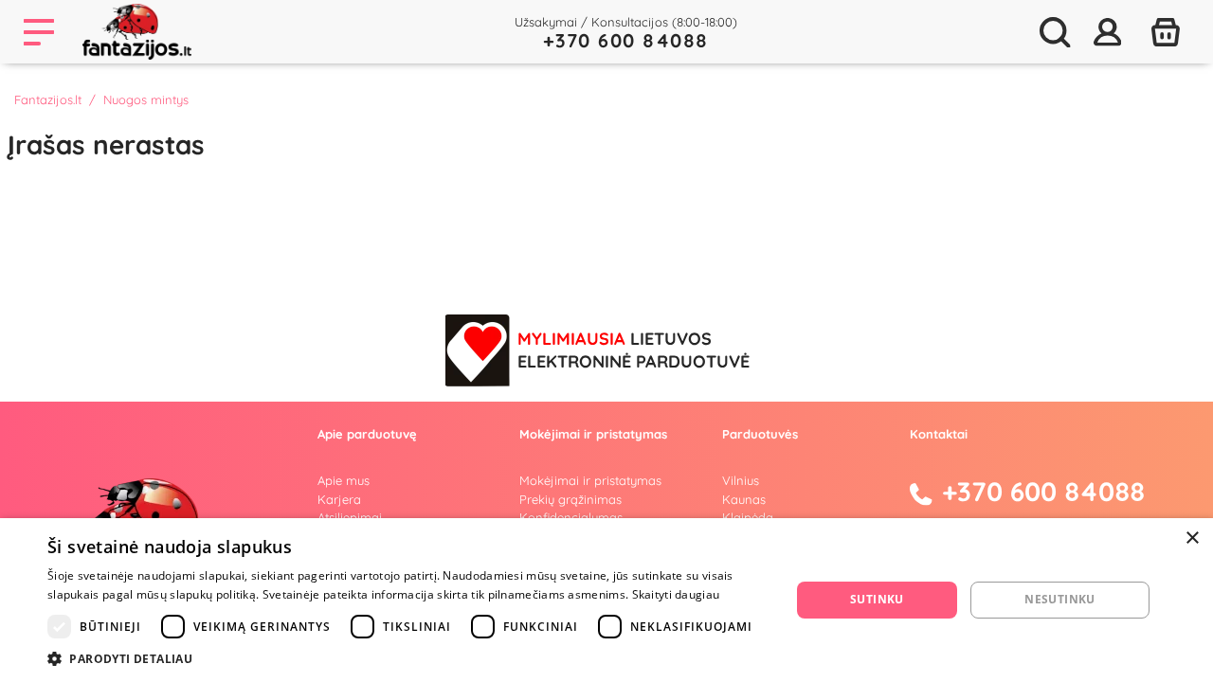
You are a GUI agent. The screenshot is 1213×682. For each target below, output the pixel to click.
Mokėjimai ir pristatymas (590, 480)
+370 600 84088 (626, 40)
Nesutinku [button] (1059, 599)
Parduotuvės (760, 433)
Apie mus (343, 480)
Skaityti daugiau (676, 594)
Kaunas (744, 499)
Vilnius (740, 480)
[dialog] (606, 600)
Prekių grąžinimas (570, 499)
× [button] (1192, 538)
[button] (408, 658)
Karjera (339, 499)
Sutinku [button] (877, 599)
